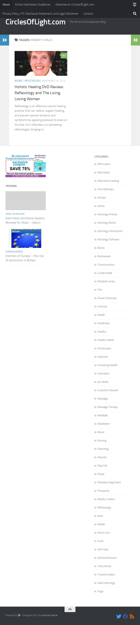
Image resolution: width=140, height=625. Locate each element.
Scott (100, 541)
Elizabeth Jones (106, 281)
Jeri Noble (103, 382)
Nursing (102, 440)
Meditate (103, 415)
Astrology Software (108, 239)
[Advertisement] (70, 173)
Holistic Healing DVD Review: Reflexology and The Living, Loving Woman (39, 92)
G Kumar (102, 306)
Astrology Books (107, 222)
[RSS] (132, 616)
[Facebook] (125, 616)
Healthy (102, 331)
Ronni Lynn (104, 532)
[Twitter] (118, 616)
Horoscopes (104, 348)
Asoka (101, 206)
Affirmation (104, 164)
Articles (102, 197)
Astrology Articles (107, 214)
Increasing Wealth (108, 365)
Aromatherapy (106, 189)
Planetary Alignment (109, 482)
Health (101, 315)
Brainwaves (104, 256)
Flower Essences (107, 298)
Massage (103, 398)
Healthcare (104, 323)
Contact (88, 13)
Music (101, 432)
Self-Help (103, 549)
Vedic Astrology (15, 214)
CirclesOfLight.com (35, 21)
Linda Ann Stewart (108, 390)
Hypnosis (103, 356)
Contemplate (105, 273)
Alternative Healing (108, 180)
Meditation (104, 423)
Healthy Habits (106, 340)
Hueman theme (50, 615)
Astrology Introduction (110, 231)
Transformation (106, 574)
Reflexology (33, 80)
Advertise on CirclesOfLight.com (74, 4)
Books (18, 80)
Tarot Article (104, 566)
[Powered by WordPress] (19, 615)
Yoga (100, 591)
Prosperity (103, 490)
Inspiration (104, 373)
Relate (101, 524)
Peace (101, 474)
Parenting (103, 449)
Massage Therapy (108, 407)
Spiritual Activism (107, 557)
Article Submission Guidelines (32, 4)
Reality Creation (106, 499)
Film (100, 289)
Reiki (100, 516)
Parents (102, 457)
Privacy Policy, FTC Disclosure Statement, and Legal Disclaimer (40, 13)
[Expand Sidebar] (4, 40)
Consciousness (14, 251)
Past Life (102, 465)
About (6, 4)
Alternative (104, 172)
